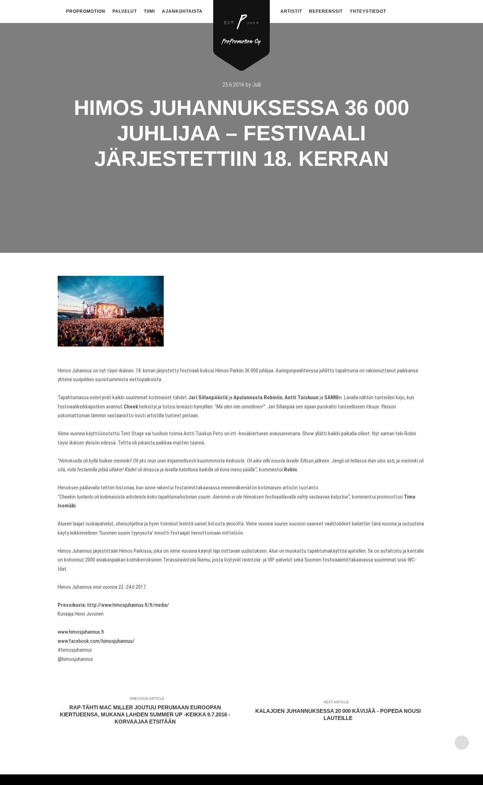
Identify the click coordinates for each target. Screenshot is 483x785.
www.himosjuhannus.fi (81, 632)
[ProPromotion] (241, 31)
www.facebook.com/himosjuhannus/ (96, 641)
